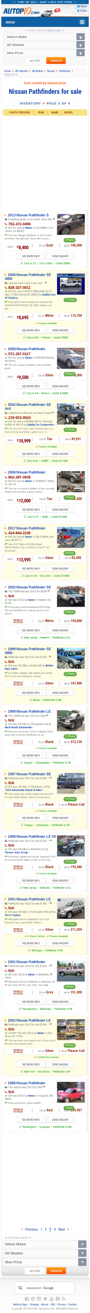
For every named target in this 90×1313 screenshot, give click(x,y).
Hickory (46, 337)
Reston (45, 393)
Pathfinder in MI (54, 950)
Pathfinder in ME (52, 700)
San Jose (45, 575)
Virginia (28, 762)
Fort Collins (46, 263)
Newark (44, 637)
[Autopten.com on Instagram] (39, 1299)
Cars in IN (32, 460)
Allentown (45, 1009)
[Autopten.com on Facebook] (27, 1299)
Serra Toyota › (13, 915)
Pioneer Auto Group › (17, 852)
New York (29, 1071)
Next (63, 1229)
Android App (20, 1304)
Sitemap (34, 1304)
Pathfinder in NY (62, 1071)
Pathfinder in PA (63, 1009)
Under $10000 (60, 393)
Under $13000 (59, 516)
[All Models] (45, 44)
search (56, 61)
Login (83, 10)
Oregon (28, 825)
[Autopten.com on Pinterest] (33, 1299)
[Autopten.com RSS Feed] (63, 1299)
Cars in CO (30, 263)
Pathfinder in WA (62, 1126)
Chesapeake (42, 762)
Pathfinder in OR (61, 825)
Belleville (45, 887)
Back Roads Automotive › (19, 727)
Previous (30, 1229)
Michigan (37, 950)
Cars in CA (31, 575)
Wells (45, 516)
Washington (29, 1126)
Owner (29, 227)
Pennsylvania (29, 1009)
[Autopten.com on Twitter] (45, 1299)
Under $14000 (61, 575)
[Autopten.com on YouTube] (52, 1299)
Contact (72, 1304)
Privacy (61, 1304)
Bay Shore (43, 1071)
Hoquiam (45, 1126)
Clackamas (42, 825)
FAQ (53, 1304)
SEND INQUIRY (60, 256)
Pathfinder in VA (62, 762)
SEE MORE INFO (31, 256)
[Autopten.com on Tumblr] (58, 1299)
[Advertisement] (45, 162)
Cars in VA (32, 393)
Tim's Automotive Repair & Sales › (24, 790)
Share (84, 6)
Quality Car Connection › (41, 424)
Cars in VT (33, 516)
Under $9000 (63, 263)
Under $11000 (60, 460)
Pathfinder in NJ (61, 637)
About (44, 1304)
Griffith (44, 460)
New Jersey (30, 637)
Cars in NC (32, 337)
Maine (36, 700)
